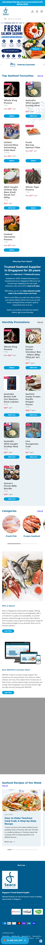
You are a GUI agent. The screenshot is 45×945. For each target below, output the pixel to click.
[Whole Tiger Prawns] (33, 176)
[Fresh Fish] (11, 524)
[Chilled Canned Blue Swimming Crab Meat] (11, 131)
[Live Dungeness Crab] (33, 430)
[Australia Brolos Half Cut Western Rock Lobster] (11, 383)
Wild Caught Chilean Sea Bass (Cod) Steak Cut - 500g (11, 192)
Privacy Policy (6, 936)
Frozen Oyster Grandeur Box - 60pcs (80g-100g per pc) (33, 352)
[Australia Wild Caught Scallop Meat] (33, 89)
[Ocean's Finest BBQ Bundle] (11, 472)
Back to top (21, 865)
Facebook (31, 938)
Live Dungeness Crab (32, 444)
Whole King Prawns (10, 101)
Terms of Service (26, 936)
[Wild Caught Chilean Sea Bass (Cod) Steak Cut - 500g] (11, 176)
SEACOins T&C (15, 936)
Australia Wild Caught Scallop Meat (33, 103)
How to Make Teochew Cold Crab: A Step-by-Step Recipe (20, 821)
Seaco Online (10, 933)
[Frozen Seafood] (32, 524)
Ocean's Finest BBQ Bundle (10, 486)
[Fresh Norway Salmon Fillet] (33, 131)
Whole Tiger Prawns (32, 188)
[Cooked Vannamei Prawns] (11, 223)
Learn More (8, 631)
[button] (37, 11)
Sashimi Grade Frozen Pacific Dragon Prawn (33, 399)
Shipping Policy (37, 936)
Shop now (36, 49)
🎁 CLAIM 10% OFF (13, 940)
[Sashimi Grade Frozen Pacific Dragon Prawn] (33, 383)
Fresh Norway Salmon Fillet (33, 145)
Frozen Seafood (32, 536)
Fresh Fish (11, 536)
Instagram (38, 938)
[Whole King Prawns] (11, 89)
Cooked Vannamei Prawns (9, 237)
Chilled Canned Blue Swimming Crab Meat (11, 146)
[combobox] (22, 19)
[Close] (25, 940)
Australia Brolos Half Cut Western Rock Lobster (11, 398)
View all (40, 76)
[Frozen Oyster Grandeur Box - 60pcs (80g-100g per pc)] (33, 335)
